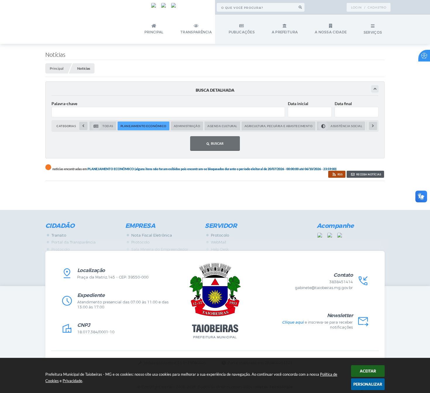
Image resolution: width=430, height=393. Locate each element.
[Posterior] (373, 126)
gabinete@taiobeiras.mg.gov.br (324, 287)
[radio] (103, 126)
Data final (343, 103)
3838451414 (341, 281)
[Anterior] (83, 126)
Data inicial (298, 103)
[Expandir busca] (375, 89)
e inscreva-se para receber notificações (317, 325)
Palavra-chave (64, 103)
